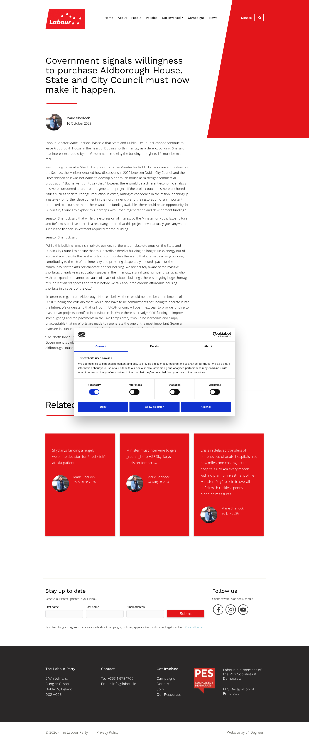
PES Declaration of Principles (238, 691)
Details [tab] (154, 346)
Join (160, 689)
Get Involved (171, 17)
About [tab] (208, 346)
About (122, 17)
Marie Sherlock (78, 118)
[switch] (134, 392)
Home (109, 17)
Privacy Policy (193, 627)
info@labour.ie (124, 684)
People (136, 17)
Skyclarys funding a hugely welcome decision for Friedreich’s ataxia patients (79, 456)
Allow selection (154, 406)
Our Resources (169, 694)
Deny (103, 406)
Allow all (206, 406)
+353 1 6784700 (121, 678)
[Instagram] (230, 610)
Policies (151, 17)
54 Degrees (255, 732)
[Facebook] (218, 610)
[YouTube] (243, 610)
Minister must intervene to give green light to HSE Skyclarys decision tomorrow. (151, 456)
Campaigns (196, 17)
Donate (246, 17)
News (213, 17)
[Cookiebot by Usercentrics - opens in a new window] (215, 334)
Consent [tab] (100, 346)
